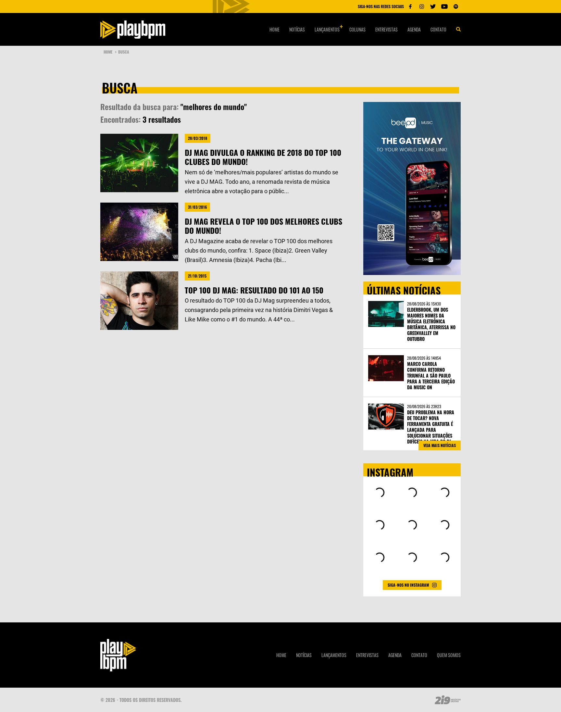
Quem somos (449, 655)
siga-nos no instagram (408, 585)
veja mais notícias (439, 445)
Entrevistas (386, 29)
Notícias (297, 29)
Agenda (414, 29)
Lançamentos (327, 29)
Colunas (357, 29)
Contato (438, 29)
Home (274, 29)
